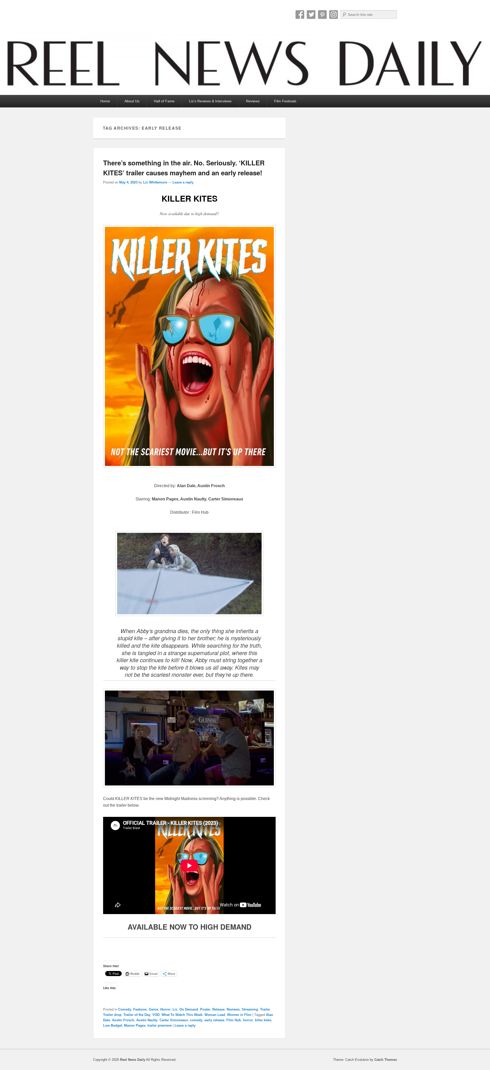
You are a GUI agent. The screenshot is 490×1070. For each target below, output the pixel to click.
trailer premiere (160, 1025)
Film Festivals (285, 101)
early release (214, 1020)
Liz (175, 1009)
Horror (165, 1009)
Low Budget (112, 1025)
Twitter (311, 14)
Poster (205, 1009)
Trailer (265, 1009)
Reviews (253, 101)
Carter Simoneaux (174, 1020)
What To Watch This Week (182, 1015)
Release (218, 1009)
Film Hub (233, 1020)
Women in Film (239, 1015)
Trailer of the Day (137, 1015)
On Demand (188, 1009)
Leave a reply (183, 182)
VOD (156, 1015)
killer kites (263, 1020)
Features (140, 1009)
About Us (132, 101)
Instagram (333, 14)
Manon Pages (134, 1025)
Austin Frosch (123, 1020)
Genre (153, 1009)
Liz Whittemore (155, 182)
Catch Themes (385, 1060)
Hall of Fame (164, 101)
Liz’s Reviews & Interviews (210, 101)
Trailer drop (112, 1015)
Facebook (300, 14)
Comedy (124, 1009)
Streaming (250, 1009)
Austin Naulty (146, 1020)
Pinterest (322, 14)
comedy (196, 1020)
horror (248, 1020)
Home (105, 101)
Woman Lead (214, 1015)
